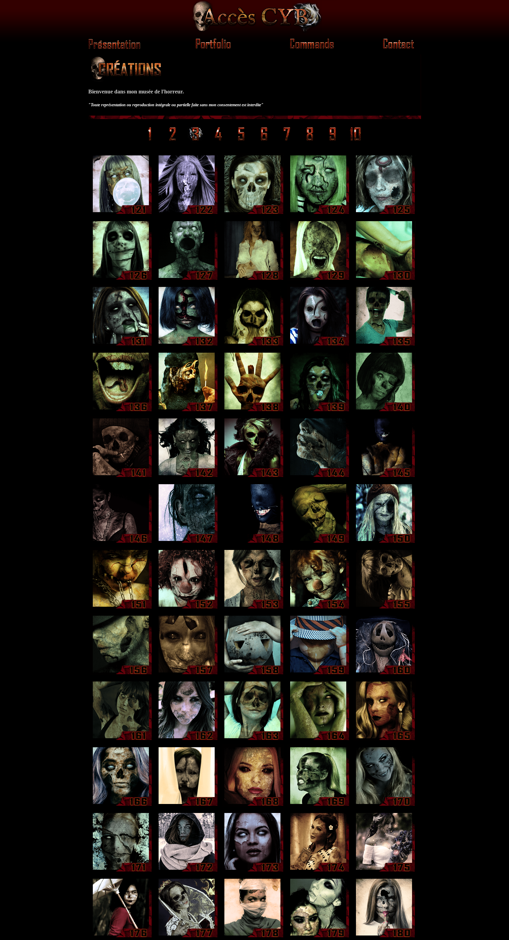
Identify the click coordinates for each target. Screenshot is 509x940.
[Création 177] (187, 936)
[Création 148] (253, 542)
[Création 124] (318, 213)
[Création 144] (318, 476)
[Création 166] (121, 805)
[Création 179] (318, 936)
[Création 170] (384, 805)
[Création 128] (253, 279)
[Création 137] (187, 410)
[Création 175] (384, 871)
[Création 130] (384, 279)
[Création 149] (318, 542)
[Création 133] (253, 344)
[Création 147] (187, 542)
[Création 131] (121, 344)
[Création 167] (187, 805)
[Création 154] (318, 608)
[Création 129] (318, 279)
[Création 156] (121, 673)
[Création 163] (253, 739)
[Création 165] (384, 739)
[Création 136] (121, 410)
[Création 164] (318, 739)
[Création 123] (253, 213)
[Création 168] (253, 805)
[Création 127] (187, 279)
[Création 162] (187, 739)
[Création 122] (187, 213)
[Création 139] (318, 410)
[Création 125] (384, 213)
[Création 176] (121, 936)
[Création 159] (318, 673)
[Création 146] (121, 542)
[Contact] (395, 47)
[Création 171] (121, 871)
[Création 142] (187, 476)
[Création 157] (187, 673)
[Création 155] (384, 608)
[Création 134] (318, 344)
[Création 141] (121, 476)
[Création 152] (187, 608)
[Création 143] (253, 476)
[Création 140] (384, 410)
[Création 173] (253, 871)
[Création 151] (121, 608)
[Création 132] (187, 344)
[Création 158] (253, 673)
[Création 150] (384, 542)
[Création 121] (121, 213)
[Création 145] (384, 476)
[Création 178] (253, 936)
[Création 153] (253, 608)
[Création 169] (318, 805)
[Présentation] (254, 31)
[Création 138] (253, 410)
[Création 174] (318, 871)
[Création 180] (384, 936)
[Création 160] (384, 673)
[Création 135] (384, 344)
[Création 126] (121, 279)
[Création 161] (121, 739)
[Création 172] (187, 871)
